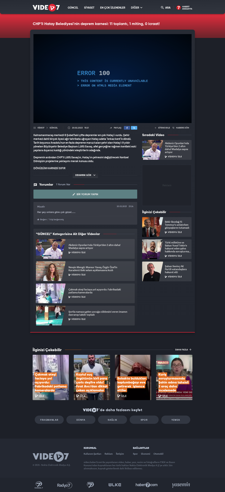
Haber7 (147, 485)
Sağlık (112, 419)
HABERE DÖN (182, 128)
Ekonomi (145, 453)
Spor (144, 419)
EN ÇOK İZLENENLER (112, 7)
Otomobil (158, 453)
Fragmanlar (49, 419)
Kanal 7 (39, 485)
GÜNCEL (73, 7)
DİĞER (135, 7)
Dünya (80, 419)
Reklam (109, 453)
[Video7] (46, 8)
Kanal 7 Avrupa (90, 485)
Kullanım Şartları (92, 453)
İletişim (120, 453)
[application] (112, 78)
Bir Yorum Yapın (87, 194)
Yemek (175, 419)
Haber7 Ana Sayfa (184, 7)
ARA (167, 7)
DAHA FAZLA (181, 350)
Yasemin (181, 485)
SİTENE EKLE (164, 128)
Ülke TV (115, 485)
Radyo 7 (64, 485)
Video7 (40, 128)
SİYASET (89, 7)
